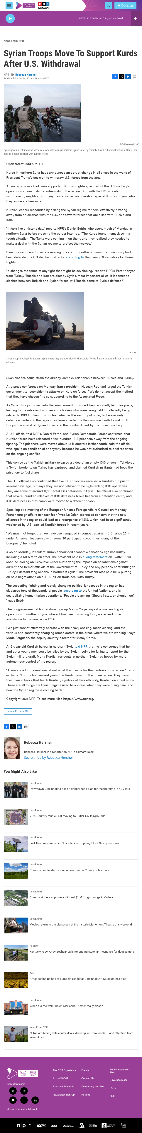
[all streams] (136, 18)
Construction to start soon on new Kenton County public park (69, 870)
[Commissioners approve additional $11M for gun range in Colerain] (16, 898)
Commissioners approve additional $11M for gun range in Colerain (72, 897)
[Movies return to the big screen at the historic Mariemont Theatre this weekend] (16, 925)
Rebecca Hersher (26, 74)
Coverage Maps (119, 1079)
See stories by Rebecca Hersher (48, 757)
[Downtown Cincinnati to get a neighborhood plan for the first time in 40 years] (16, 790)
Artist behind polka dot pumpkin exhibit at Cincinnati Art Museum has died (78, 978)
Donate (127, 6)
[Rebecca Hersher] (12, 748)
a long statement (95, 556)
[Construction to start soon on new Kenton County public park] (16, 871)
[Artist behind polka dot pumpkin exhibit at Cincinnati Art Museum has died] (16, 980)
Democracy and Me (92, 1086)
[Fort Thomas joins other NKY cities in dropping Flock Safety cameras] (16, 844)
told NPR (81, 646)
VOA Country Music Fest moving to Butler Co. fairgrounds (67, 816)
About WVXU (60, 1078)
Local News (36, 783)
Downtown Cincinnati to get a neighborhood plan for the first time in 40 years (80, 788)
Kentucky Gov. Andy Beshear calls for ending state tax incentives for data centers (82, 951)
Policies (85, 1094)
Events (85, 1070)
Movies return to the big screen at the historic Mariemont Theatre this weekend (81, 924)
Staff (112, 1096)
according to (75, 257)
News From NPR (14, 41)
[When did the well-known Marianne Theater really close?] (16, 1007)
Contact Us (87, 1078)
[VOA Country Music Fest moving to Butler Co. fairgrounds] (16, 817)
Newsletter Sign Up (64, 1094)
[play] (10, 18)
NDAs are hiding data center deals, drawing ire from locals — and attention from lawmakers (81, 1035)
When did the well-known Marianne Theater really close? (66, 1006)
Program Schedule (63, 1086)
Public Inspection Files (119, 1071)
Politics (34, 946)
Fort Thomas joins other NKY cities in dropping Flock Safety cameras (74, 843)
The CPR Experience (64, 1070)
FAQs (113, 1087)
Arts (32, 973)
